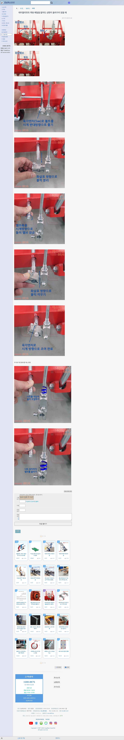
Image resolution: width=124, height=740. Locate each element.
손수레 (4, 7)
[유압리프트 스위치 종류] (49, 624)
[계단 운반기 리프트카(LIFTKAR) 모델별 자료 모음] (49, 576)
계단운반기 (5, 16)
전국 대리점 (36, 723)
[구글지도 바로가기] (62, 715)
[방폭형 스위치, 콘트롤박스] (49, 649)
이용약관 (47, 719)
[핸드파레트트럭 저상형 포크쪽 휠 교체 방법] (63, 576)
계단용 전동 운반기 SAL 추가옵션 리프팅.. (21, 628)
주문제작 (4, 32)
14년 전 (60, 655)
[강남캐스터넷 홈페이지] (2, 2)
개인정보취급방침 (40, 719)
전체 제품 (5, 25)
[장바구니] (69, 3)
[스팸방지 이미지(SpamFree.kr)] (26, 498)
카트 (3, 9)
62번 (33, 8)
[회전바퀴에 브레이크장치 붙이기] (63, 624)
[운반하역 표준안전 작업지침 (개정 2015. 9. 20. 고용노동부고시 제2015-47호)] (21, 600)
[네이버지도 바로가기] (60, 715)
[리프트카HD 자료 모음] (63, 551)
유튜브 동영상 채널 (31, 723)
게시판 (21, 8)
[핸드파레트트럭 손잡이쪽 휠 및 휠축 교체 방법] (35, 600)
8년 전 (45, 582)
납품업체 (57, 682)
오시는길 (57, 687)
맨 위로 (59, 667)
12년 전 (60, 631)
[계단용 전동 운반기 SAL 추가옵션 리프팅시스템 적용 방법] (21, 624)
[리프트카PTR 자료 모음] (35, 576)
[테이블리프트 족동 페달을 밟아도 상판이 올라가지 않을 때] (49, 600)
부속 (3, 21)
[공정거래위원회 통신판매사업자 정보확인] (66, 708)
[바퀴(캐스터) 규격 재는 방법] (35, 649)
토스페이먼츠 (44, 711)
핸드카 (4, 12)
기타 (3, 18)
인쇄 (68, 667)
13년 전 (17, 655)
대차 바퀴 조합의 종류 (63, 651)
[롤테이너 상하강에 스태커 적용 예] (21, 649)
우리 (5, 52)
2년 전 (45, 558)
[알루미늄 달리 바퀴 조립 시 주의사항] (63, 600)
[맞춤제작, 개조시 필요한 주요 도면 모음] (21, 551)
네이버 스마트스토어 (46, 723)
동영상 (4, 30)
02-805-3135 (6, 48)
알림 (3, 39)
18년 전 (17, 558)
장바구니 (58, 738)
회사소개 (4, 41)
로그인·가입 (22, 738)
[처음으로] (16, 8)
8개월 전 (32, 558)
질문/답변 (5, 37)
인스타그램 (50, 723)
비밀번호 (18, 510)
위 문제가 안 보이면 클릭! (32, 501)
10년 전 (31, 631)
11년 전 (45, 631)
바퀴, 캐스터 (5, 23)
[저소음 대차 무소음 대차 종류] (35, 551)
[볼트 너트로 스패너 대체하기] (35, 624)
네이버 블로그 (41, 723)
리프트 (4, 14)
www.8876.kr (50, 713)
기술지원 (4, 34)
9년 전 (45, 607)
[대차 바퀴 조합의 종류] (63, 649)
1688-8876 (6, 46)
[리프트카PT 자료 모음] (21, 576)
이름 (18, 505)
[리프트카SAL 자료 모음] (49, 551)
